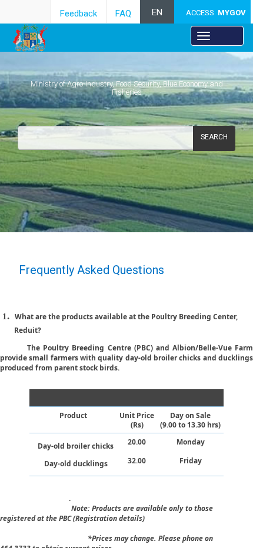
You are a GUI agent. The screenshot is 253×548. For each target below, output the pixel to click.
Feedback (78, 13)
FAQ (123, 13)
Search (214, 137)
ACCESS (216, 12)
